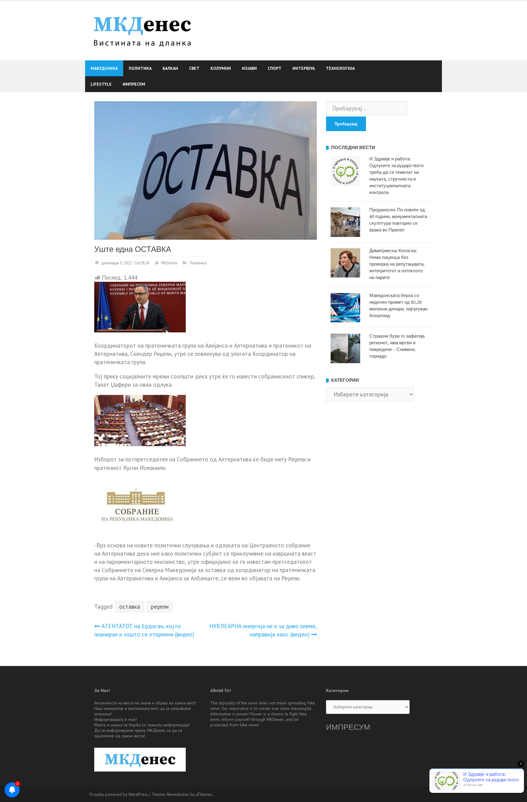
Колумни (220, 68)
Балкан (170, 68)
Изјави (249, 68)
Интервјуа (303, 68)
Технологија (340, 68)
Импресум (134, 84)
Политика (140, 68)
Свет (194, 68)
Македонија (104, 68)
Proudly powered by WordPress (119, 794)
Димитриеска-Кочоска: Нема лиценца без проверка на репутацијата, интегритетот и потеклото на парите (397, 264)
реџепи (160, 606)
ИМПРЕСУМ (348, 727)
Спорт (274, 68)
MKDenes (169, 263)
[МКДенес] (142, 30)
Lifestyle (101, 84)
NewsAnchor (178, 794)
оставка (129, 606)
